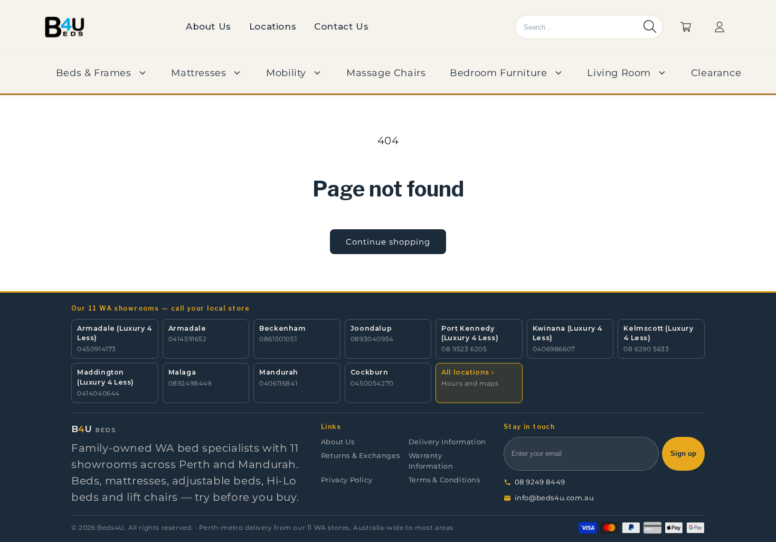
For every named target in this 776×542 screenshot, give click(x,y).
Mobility (286, 73)
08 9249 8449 (540, 482)
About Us (208, 26)
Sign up (683, 453)
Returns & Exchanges (360, 456)
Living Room (619, 73)
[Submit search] (649, 27)
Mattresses (198, 73)
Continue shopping (388, 242)
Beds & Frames (93, 73)
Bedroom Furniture (498, 73)
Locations (272, 26)
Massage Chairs (385, 73)
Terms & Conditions (444, 480)
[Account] (719, 27)
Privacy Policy (346, 480)
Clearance (716, 73)
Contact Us (341, 26)
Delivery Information (447, 442)
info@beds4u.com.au (554, 498)
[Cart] (685, 27)
